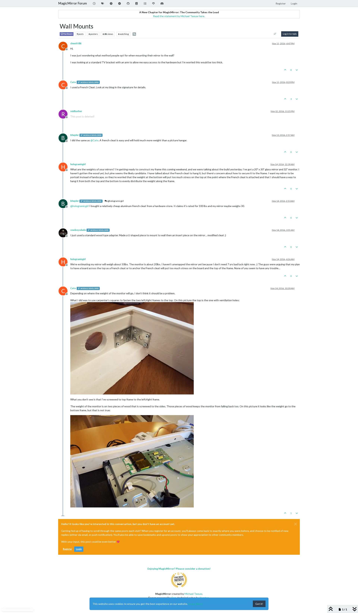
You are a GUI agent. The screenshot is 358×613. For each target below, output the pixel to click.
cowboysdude (78, 230)
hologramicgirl (78, 164)
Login (79, 549)
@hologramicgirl (115, 201)
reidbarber (76, 111)
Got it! (259, 603)
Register (67, 549)
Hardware (68, 34)
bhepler (74, 135)
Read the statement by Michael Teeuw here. (179, 16)
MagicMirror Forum (72, 3)
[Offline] (64, 232)
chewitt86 (75, 43)
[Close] (295, 524)
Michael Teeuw (193, 593)
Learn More (195, 603)
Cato (73, 82)
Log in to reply (290, 33)
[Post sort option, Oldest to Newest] (275, 33)
